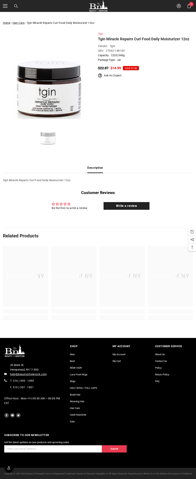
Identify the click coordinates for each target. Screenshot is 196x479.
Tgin (100, 33)
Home (6, 22)
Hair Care (19, 22)
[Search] (16, 6)
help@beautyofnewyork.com (28, 374)
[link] (25, 311)
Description (95, 167)
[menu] (5, 6)
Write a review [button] (126, 206)
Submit (114, 448)
